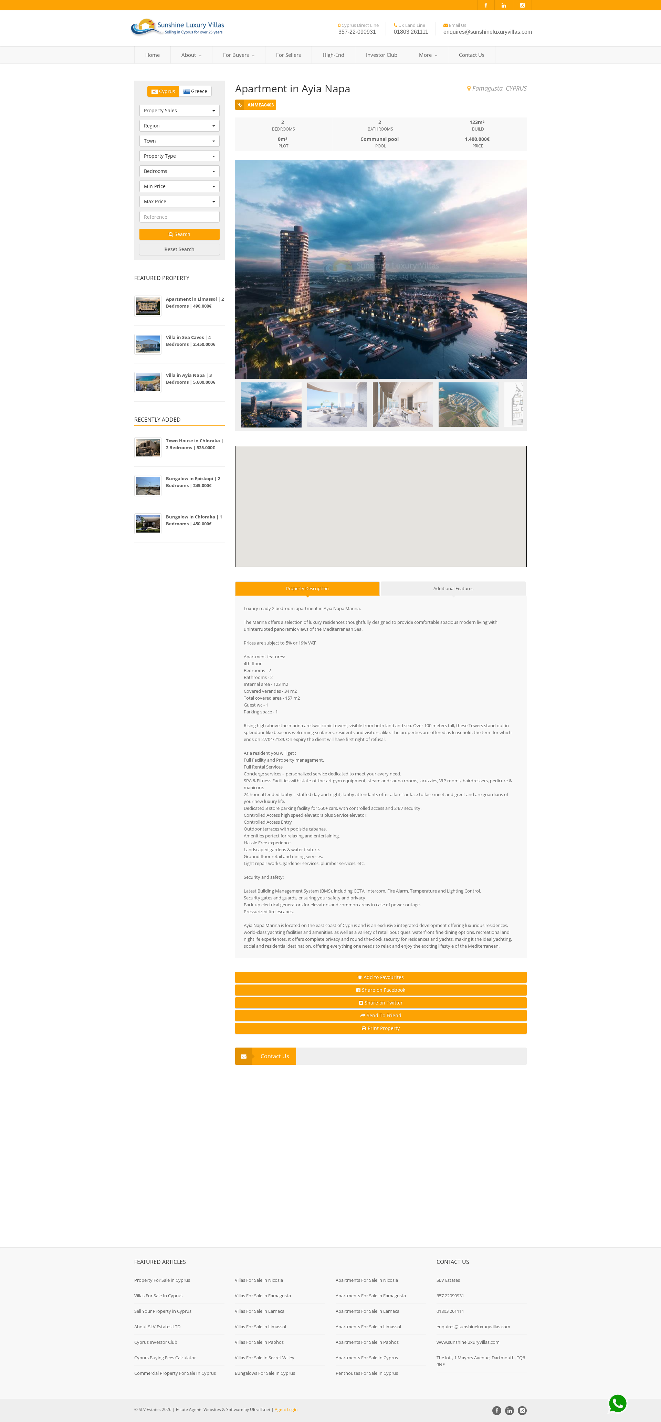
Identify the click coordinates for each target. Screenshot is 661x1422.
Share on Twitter (383, 1002)
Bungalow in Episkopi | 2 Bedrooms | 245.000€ (193, 481)
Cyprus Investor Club (155, 1342)
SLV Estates (448, 1280)
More (425, 54)
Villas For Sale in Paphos (259, 1342)
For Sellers (288, 54)
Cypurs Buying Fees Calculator (165, 1357)
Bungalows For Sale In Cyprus (265, 1373)
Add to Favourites (383, 977)
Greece (198, 91)
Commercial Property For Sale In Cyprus (175, 1373)
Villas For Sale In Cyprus (158, 1295)
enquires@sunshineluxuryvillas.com (473, 1326)
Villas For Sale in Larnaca (259, 1311)
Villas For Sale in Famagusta (263, 1295)
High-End (333, 54)
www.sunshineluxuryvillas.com (468, 1342)
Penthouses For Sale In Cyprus (367, 1373)
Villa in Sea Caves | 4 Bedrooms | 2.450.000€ (190, 340)
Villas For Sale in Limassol (260, 1326)
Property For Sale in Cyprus (162, 1280)
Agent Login (286, 1409)
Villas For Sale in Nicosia (259, 1280)
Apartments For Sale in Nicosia (367, 1280)
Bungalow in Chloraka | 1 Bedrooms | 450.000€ (194, 520)
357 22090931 (450, 1295)
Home (152, 54)
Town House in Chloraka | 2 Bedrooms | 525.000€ (194, 444)
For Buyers (236, 54)
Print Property (383, 1028)
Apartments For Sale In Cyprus (367, 1357)
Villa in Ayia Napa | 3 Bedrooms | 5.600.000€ (190, 378)
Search (181, 234)
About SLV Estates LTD (157, 1326)
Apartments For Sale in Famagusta (371, 1295)
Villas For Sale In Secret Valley (264, 1357)
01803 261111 (450, 1311)
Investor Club (381, 54)
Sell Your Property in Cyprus (162, 1311)
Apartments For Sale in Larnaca (367, 1311)
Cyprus (166, 91)
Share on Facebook (382, 990)
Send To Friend (383, 1015)
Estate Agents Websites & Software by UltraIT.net (223, 1409)
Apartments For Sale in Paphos (367, 1342)
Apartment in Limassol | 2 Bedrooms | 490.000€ (195, 302)
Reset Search (180, 249)
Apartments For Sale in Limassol (368, 1326)
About (188, 54)
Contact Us (471, 54)
